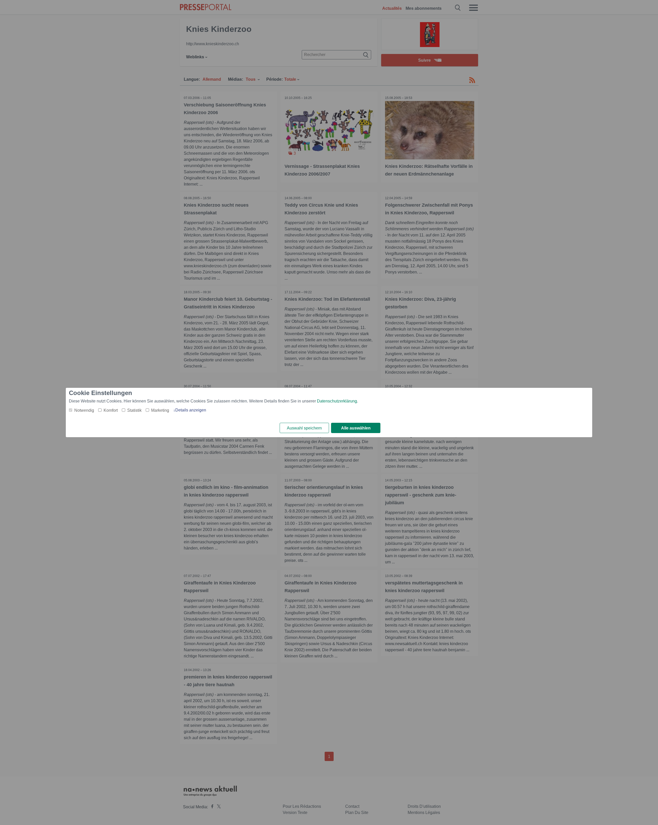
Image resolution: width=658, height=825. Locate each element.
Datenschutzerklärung (337, 401)
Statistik (134, 410)
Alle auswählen (356, 428)
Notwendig (84, 410)
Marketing (160, 410)
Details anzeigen (190, 410)
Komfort (111, 410)
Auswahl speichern (304, 428)
